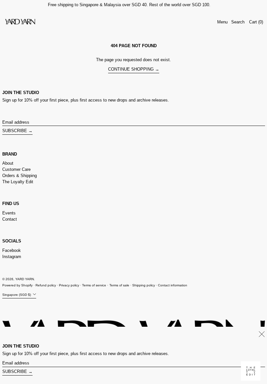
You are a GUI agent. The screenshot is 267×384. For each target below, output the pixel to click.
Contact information (172, 285)
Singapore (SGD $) (17, 294)
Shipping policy (143, 285)
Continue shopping (131, 69)
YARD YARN (24, 279)
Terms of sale (119, 285)
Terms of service (94, 285)
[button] (238, 22)
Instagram (11, 256)
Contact (9, 219)
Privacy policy (69, 285)
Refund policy (45, 285)
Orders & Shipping (19, 175)
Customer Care (16, 169)
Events (9, 213)
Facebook (11, 250)
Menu (222, 22)
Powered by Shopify (17, 285)
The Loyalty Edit (17, 181)
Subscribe (14, 130)
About (7, 163)
